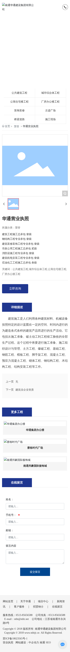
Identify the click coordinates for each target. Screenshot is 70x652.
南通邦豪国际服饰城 (35, 465)
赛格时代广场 (35, 447)
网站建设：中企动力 (27, 642)
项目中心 (43, 601)
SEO (48, 642)
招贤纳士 (38, 606)
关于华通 (25, 601)
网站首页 (8, 601)
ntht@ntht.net (21, 619)
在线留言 (57, 606)
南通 (42, 642)
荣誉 (16, 126)
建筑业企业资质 (24, 389)
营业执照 (8, 642)
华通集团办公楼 (35, 430)
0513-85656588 (24, 615)
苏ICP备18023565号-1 (15, 638)
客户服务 (19, 606)
